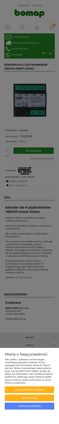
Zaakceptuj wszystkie (29, 406)
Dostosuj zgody (29, 397)
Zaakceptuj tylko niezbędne (29, 389)
